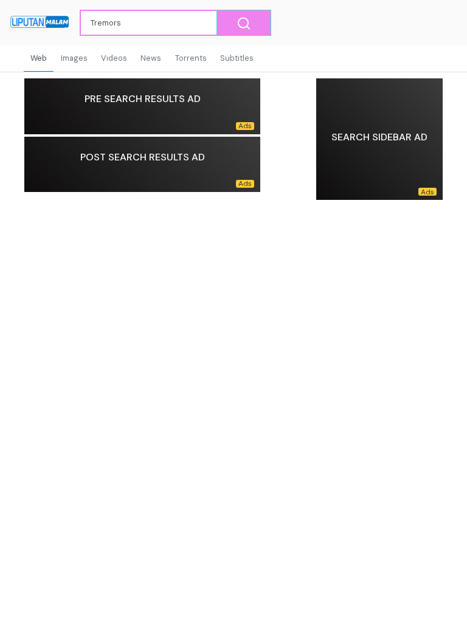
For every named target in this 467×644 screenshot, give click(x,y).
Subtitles (237, 58)
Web (38, 58)
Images (74, 58)
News (150, 58)
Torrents (191, 58)
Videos (114, 58)
